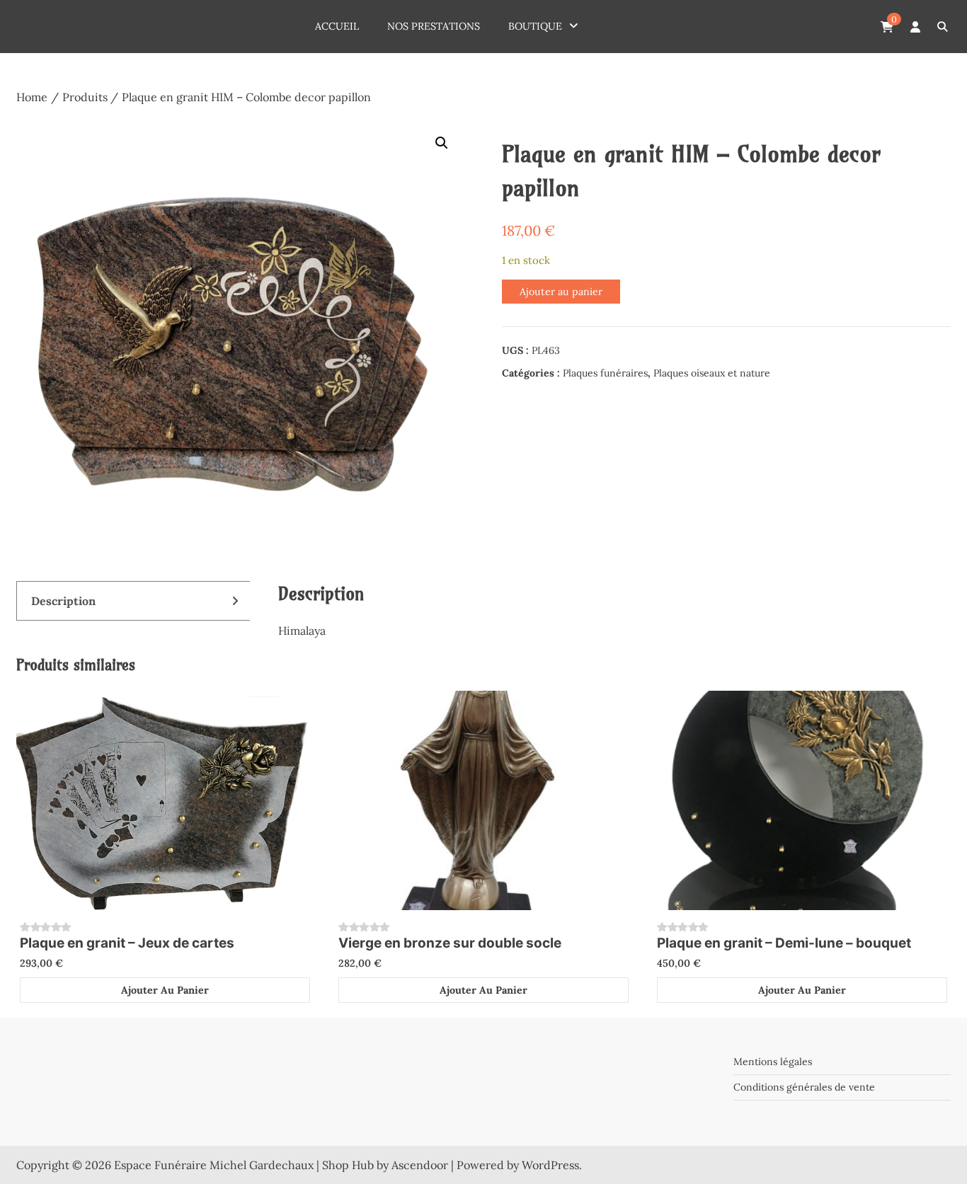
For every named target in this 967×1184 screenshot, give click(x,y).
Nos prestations (433, 26)
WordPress (550, 1165)
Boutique (535, 26)
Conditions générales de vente (804, 1087)
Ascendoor (419, 1165)
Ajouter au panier (561, 291)
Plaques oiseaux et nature (711, 373)
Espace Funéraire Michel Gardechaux (214, 1165)
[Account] (915, 27)
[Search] (942, 26)
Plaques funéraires (605, 373)
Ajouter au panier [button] (165, 990)
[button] (441, 143)
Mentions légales (772, 1061)
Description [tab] (63, 601)
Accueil (337, 26)
